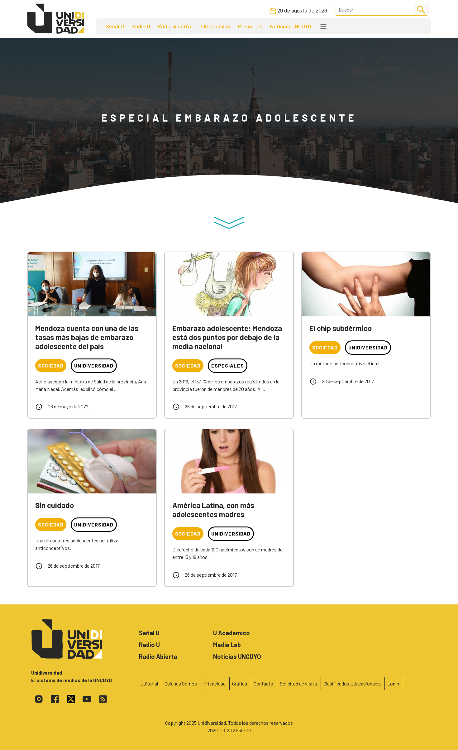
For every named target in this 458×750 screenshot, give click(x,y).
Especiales (227, 365)
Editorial (149, 683)
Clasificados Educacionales (352, 683)
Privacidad (214, 683)
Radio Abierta (174, 26)
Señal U (115, 26)
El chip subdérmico (340, 328)
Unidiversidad (93, 365)
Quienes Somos (181, 683)
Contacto (263, 683)
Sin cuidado (54, 505)
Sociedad (51, 365)
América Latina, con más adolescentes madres (213, 510)
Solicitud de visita (298, 683)
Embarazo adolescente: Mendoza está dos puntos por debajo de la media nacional (227, 337)
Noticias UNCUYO (290, 26)
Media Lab (250, 26)
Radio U (140, 26)
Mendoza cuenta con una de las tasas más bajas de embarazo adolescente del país (86, 337)
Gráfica (239, 683)
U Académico (214, 26)
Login (393, 683)
